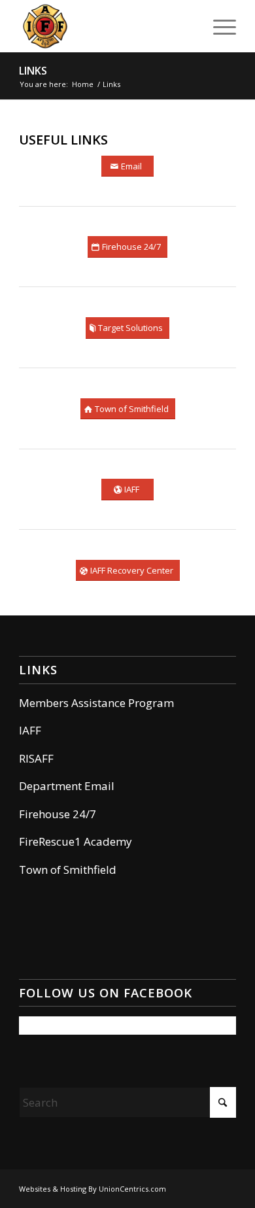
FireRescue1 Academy (75, 841)
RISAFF (36, 758)
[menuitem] (218, 26)
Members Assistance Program (96, 702)
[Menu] (218, 26)
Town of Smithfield (67, 869)
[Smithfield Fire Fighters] (105, 26)
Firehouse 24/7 (57, 813)
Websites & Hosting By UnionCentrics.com (92, 1189)
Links (33, 70)
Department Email (66, 785)
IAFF (30, 730)
